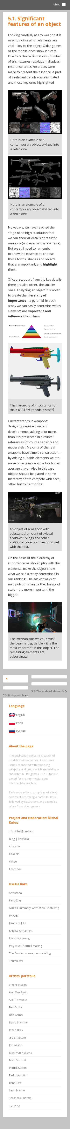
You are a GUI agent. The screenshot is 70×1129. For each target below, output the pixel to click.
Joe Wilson (15, 1045)
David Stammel (18, 1022)
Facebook (15, 869)
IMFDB (13, 915)
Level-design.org (19, 938)
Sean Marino (17, 1090)
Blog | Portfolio (19, 839)
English (20, 715)
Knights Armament (20, 930)
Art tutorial (15, 893)
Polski (19, 723)
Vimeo (13, 861)
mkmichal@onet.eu (21, 831)
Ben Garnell (16, 1015)
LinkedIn (14, 854)
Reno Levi (15, 1083)
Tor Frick (14, 1105)
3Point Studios (18, 984)
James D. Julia (17, 923)
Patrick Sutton (18, 1068)
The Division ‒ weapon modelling (30, 953)
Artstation (15, 846)
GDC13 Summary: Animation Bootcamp (34, 908)
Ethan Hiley (16, 1030)
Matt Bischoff (17, 1060)
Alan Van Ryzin (18, 992)
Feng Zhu (15, 900)
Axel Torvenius (18, 1000)
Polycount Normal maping (25, 946)
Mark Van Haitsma (20, 1052)
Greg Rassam (17, 1037)
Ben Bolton (16, 1007)
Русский (20, 731)
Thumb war (16, 961)
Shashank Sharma (20, 1098)
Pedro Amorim (18, 1075)
